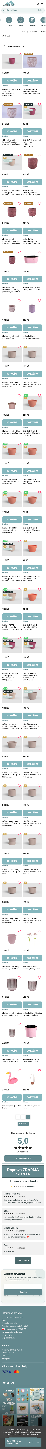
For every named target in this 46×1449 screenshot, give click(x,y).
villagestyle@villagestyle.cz (12, 1350)
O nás (4, 1320)
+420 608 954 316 (9, 1353)
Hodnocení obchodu (23, 1181)
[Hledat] (33, 4)
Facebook (5, 1356)
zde (36, 1434)
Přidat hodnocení (23, 1158)
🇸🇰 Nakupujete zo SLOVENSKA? (14, 1329)
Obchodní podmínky (9, 1323)
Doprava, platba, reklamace (12, 1317)
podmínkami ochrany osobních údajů (30, 1296)
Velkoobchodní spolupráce (12, 1332)
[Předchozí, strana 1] (23, 1117)
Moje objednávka (8, 1338)
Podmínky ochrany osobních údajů (15, 1326)
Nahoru (24, 1124)
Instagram (6, 1359)
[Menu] (42, 3)
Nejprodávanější (14, 46)
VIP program (7, 1335)
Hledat (39, 10)
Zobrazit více (23, 1260)
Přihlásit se (23, 1292)
